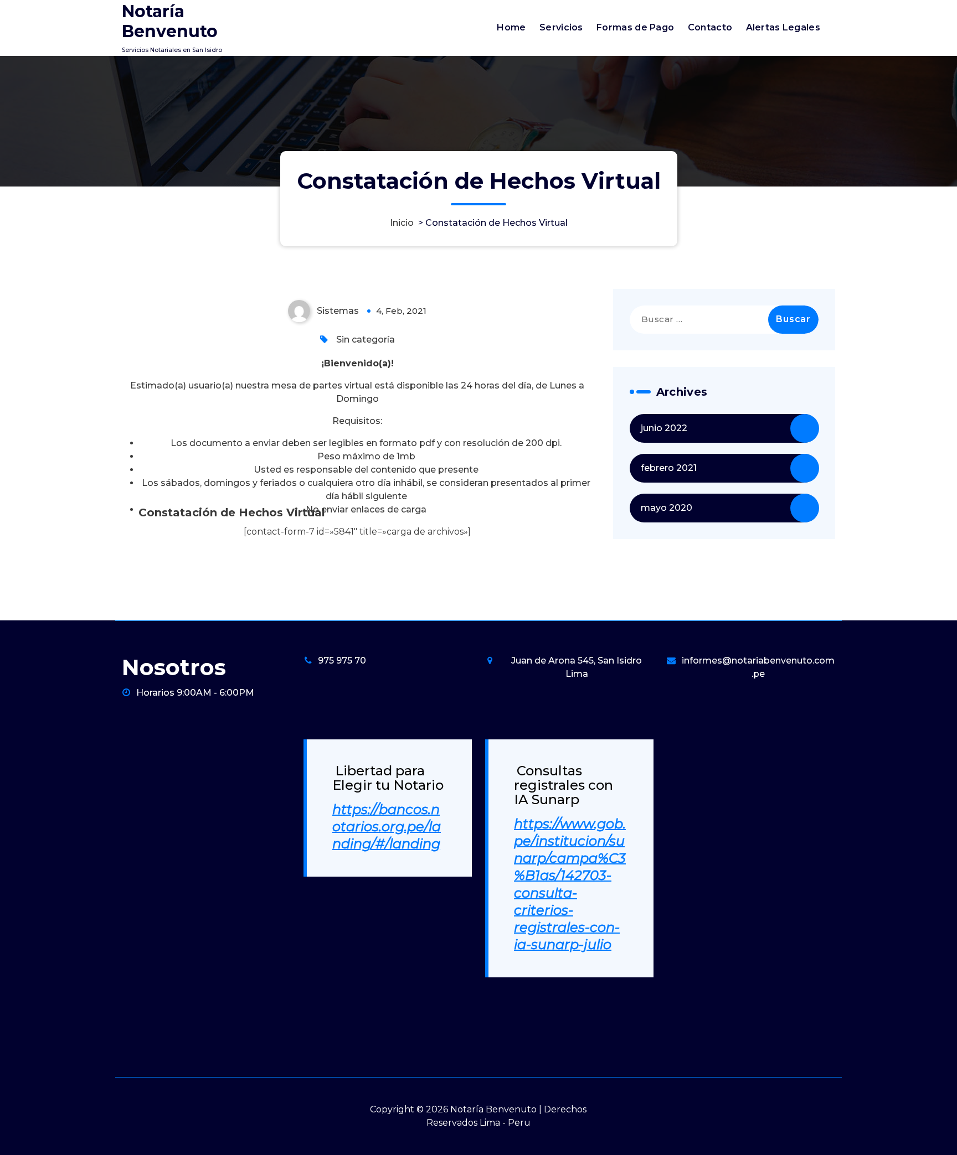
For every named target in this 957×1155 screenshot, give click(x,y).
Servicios (561, 27)
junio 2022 (664, 428)
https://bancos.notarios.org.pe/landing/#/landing (386, 826)
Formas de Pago (635, 27)
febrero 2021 (669, 468)
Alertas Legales (783, 27)
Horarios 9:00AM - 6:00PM (195, 692)
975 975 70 (342, 660)
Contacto (710, 27)
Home (511, 27)
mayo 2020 (666, 508)
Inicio (402, 222)
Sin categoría (365, 339)
